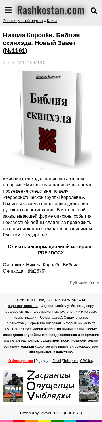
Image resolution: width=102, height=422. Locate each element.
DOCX (57, 252)
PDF (42, 252)
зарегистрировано (22, 306)
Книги (52, 21)
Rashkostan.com (51, 9)
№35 (87, 323)
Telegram (70, 361)
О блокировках (20, 361)
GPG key (87, 361)
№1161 (15, 50)
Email (56, 361)
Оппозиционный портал (23, 21)
